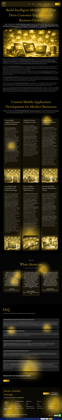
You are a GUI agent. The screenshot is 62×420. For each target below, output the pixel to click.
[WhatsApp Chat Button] (59, 415)
